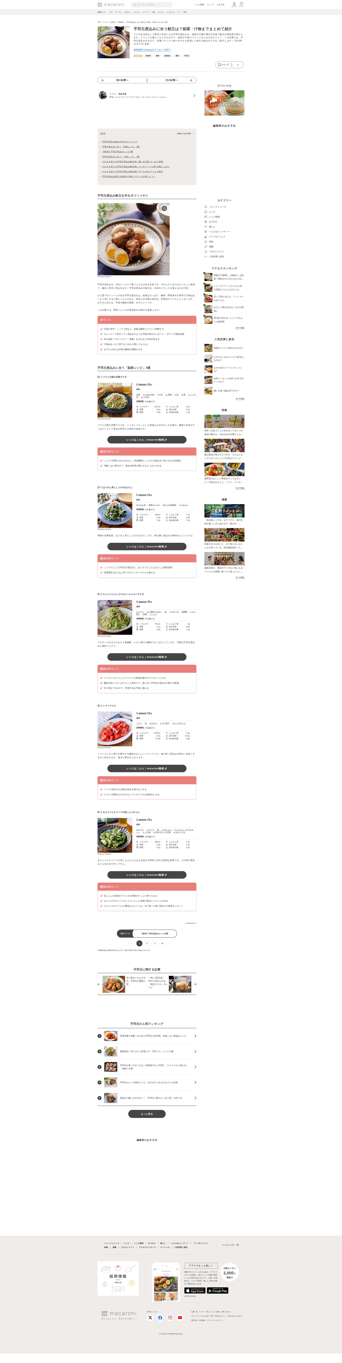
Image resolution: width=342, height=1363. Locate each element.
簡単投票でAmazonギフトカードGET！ (153, 50)
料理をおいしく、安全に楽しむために (228, 1316)
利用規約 (202, 1320)
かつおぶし (184, 505)
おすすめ (220, 4)
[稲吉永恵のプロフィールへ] (147, 95)
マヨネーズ (174, 612)
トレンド (210, 4)
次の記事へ (172, 80)
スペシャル (165, 1247)
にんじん (161, 12)
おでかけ (152, 1243)
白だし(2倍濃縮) (169, 505)
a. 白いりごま (179, 832)
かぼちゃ (128, 12)
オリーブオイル (178, 723)
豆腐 (153, 12)
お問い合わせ (226, 1312)
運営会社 (194, 1320)
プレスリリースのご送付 (200, 1316)
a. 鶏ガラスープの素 (162, 832)
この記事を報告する (190, 923)
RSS (212, 1316)
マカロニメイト (127, 1247)
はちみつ (153, 723)
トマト (139, 723)
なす (111, 12)
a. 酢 (183, 394)
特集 (106, 1247)
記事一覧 (194, 1312)
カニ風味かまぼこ (154, 612)
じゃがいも (171, 12)
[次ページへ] (162, 943)
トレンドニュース (111, 1243)
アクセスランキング (147, 1247)
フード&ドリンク (200, 1243)
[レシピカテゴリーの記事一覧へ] (138, 55)
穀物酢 (184, 612)
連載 (114, 1247)
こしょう (153, 614)
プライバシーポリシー (215, 1320)
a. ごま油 (145, 397)
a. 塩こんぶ (167, 830)
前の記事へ (122, 80)
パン (179, 12)
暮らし (163, 1243)
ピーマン (118, 12)
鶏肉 (184, 12)
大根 (138, 394)
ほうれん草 (141, 505)
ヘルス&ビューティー (180, 1243)
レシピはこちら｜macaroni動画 (145, 439)
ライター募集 (215, 1312)
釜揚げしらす (154, 505)
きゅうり (137, 12)
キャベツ (146, 12)
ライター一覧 (204, 1312)
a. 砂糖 (169, 394)
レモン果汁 (164, 723)
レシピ (126, 1243)
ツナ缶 (160, 394)
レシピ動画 (199, 4)
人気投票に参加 (180, 1247)
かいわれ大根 (148, 394)
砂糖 (145, 614)
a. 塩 (176, 394)
